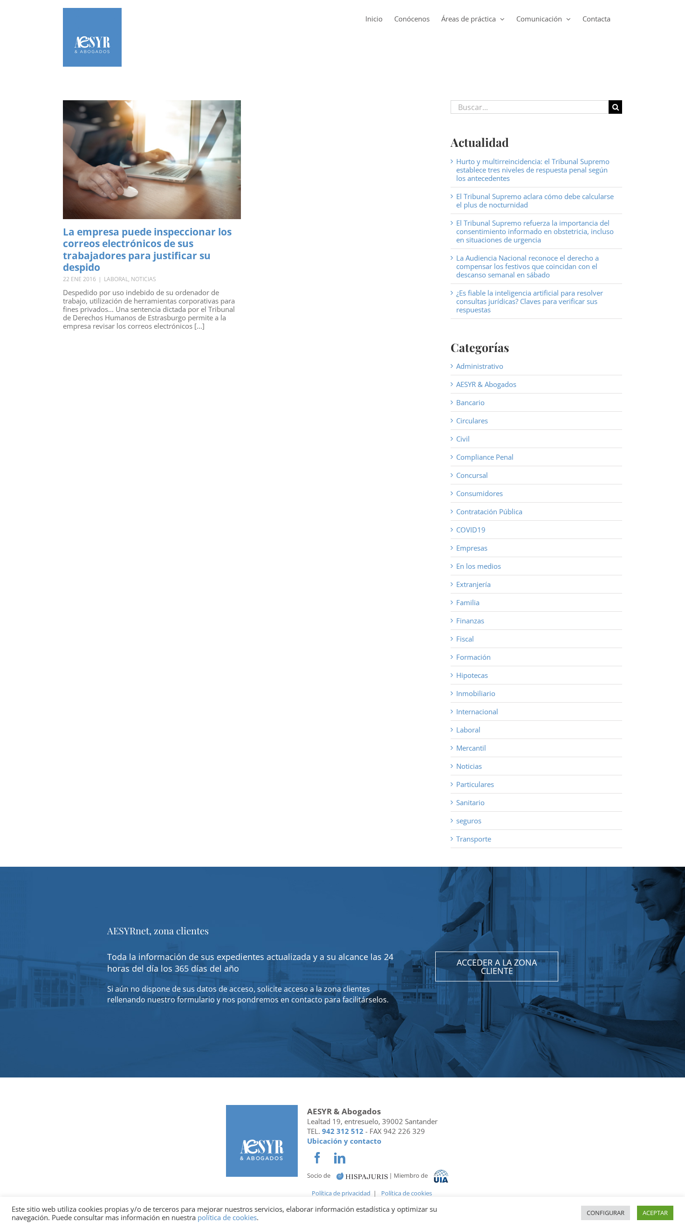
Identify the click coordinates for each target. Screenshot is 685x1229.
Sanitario (470, 802)
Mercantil (471, 748)
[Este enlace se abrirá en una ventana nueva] (362, 1175)
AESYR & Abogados (486, 384)
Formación (473, 657)
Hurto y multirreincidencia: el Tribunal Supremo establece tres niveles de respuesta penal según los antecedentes (533, 170)
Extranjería (473, 584)
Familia (468, 602)
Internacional (477, 711)
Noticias (143, 279)
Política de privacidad (341, 1193)
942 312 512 (342, 1131)
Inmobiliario (475, 693)
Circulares (472, 420)
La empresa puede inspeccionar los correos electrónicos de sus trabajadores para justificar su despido (147, 249)
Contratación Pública (489, 511)
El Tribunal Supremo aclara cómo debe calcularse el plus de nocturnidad (535, 200)
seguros (468, 820)
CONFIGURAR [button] (605, 1212)
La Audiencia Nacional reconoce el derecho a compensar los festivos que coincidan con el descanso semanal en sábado (527, 266)
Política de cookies (406, 1193)
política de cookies (227, 1217)
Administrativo (479, 366)
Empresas (471, 548)
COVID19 (471, 529)
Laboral (116, 279)
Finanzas (470, 620)
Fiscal (465, 639)
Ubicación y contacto (344, 1141)
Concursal (472, 475)
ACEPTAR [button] (655, 1212)
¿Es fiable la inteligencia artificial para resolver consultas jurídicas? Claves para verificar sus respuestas (529, 301)
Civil (463, 439)
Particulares (475, 784)
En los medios (478, 566)
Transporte (473, 839)
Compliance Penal (485, 457)
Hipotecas (472, 675)
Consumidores (479, 493)
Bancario (470, 402)
